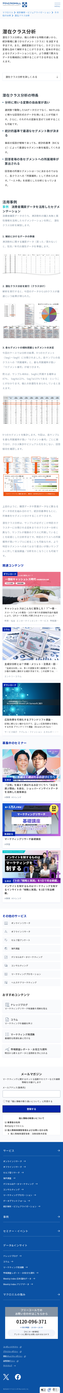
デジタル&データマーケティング (18, 1183)
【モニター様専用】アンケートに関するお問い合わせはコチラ (31, 1333)
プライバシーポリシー (10, 1351)
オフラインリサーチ (12, 1166)
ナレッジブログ (10, 1255)
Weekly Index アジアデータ (16, 1284)
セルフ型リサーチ (11, 1172)
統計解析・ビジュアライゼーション (34, 12)
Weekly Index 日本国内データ (17, 1278)
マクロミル (7, 12)
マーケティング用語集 (13, 1267)
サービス (8, 1150)
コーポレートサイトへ (10, 1346)
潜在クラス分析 (22, 15)
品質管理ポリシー (9, 1361)
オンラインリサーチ (12, 1161)
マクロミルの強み (14, 1294)
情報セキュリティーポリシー (13, 1356)
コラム (6, 1261)
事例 (6, 1217)
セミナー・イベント (15, 1231)
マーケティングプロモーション (17, 1195)
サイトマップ (7, 1365)
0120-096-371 (31, 1321)
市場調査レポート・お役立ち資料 (19, 1272)
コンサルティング (11, 1189)
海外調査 (7, 1178)
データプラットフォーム (14, 1200)
